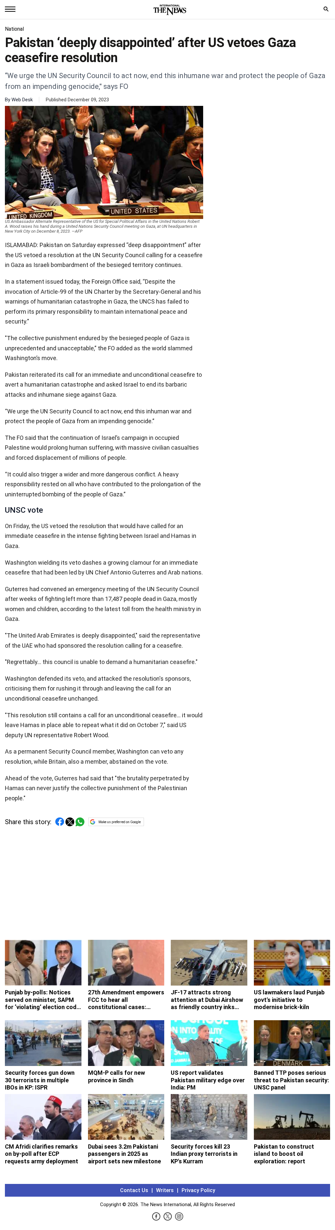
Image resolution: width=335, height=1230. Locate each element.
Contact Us (134, 1190)
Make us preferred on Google (119, 822)
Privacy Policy (198, 1190)
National (14, 29)
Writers (165, 1190)
